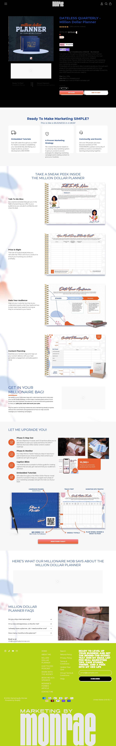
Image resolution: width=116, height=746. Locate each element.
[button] (106, 3)
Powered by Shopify (12, 700)
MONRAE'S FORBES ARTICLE (46, 686)
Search (63, 651)
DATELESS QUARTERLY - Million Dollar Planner (80, 20)
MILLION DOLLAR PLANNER (46, 660)
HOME (44, 651)
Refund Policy (66, 655)
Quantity (62, 85)
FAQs (62, 679)
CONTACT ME (47, 692)
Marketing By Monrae (19, 698)
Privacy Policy (66, 658)
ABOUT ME (46, 655)
